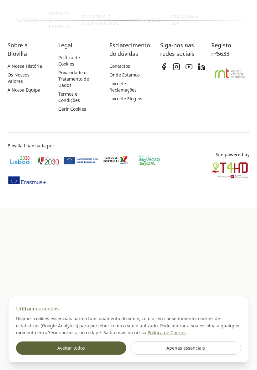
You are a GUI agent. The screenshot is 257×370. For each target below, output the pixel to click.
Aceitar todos (71, 348)
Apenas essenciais (185, 348)
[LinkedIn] (201, 67)
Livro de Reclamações (123, 87)
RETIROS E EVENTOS (60, 20)
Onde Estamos (124, 75)
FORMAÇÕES (145, 20)
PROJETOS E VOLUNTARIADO (100, 20)
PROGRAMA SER (185, 20)
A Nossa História (25, 66)
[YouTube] (189, 67)
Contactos (119, 66)
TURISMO (27, 20)
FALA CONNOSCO (231, 20)
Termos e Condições (69, 97)
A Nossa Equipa (24, 90)
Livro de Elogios (125, 99)
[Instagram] (176, 67)
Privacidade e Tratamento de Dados (73, 79)
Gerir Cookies (72, 109)
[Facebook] (164, 67)
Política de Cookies (167, 333)
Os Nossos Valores (18, 78)
